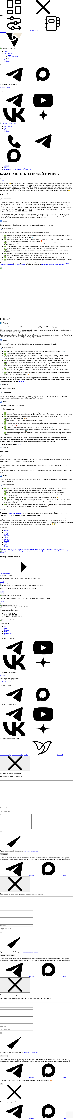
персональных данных (30, 851)
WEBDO (42, 755)
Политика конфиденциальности (10, 755)
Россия (10, 58)
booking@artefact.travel (7, 682)
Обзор (2, 180)
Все (5, 626)
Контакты (7, 61)
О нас (6, 51)
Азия (9, 55)
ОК (1, 1084)
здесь (19, 444)
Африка (6, 630)
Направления (8, 53)
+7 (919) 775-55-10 (6, 87)
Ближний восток (13, 56)
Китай (2, 582)
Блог (5, 60)
